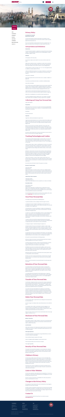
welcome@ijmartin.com (29, 397)
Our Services (14, 35)
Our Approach (14, 33)
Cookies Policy (30, 194)
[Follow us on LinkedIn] (43, 2)
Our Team (13, 37)
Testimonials (14, 40)
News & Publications (15, 42)
